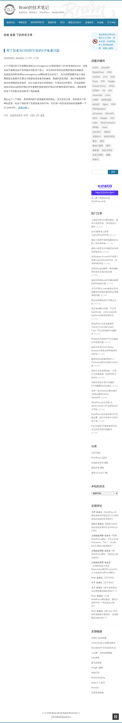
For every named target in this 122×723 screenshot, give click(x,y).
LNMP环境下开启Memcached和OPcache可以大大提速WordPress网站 (104, 569)
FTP (103, 81)
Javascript (97, 95)
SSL (112, 118)
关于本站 (111, 22)
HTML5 (96, 90)
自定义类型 (98, 155)
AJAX (95, 67)
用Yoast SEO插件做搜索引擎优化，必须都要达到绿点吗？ (104, 614)
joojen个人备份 (98, 682)
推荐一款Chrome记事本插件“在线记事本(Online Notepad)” (104, 394)
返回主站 (11, 22)
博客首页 (23, 22)
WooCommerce (108, 123)
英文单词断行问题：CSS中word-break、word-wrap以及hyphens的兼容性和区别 (104, 311)
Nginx (105, 104)
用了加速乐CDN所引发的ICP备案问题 (33, 50)
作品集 (100, 22)
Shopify (103, 118)
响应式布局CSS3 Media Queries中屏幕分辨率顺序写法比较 (104, 350)
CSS (105, 77)
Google (111, 81)
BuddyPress (98, 72)
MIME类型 (106, 100)
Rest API (109, 113)
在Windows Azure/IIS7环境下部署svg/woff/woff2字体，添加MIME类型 (104, 260)
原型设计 (97, 136)
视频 (108, 155)
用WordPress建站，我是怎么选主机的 (104, 554)
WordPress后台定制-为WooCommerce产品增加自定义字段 (104, 405)
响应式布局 (109, 136)
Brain (93, 577)
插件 (108, 145)
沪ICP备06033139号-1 (61, 717)
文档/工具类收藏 (98, 638)
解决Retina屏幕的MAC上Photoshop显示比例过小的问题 (104, 362)
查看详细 (23, 107)
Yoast (104, 127)
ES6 (113, 77)
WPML (96, 127)
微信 (102, 141)
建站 (95, 141)
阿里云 (96, 159)
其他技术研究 (16, 115)
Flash (95, 81)
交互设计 (97, 132)
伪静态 (107, 132)
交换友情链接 (97, 692)
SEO (62, 22)
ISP (37, 115)
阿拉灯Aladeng (98, 677)
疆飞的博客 (96, 663)
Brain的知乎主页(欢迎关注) (103, 648)
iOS (110, 90)
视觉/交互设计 (74, 22)
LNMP (95, 100)
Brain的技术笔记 (34, 7)
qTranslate (97, 113)
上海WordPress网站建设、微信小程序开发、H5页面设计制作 (104, 223)
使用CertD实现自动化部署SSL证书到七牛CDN (104, 527)
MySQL (96, 104)
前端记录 (95, 672)
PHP (113, 104)
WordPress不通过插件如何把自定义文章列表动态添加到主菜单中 (104, 515)
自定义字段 (107, 150)
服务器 (96, 150)
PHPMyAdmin (99, 109)
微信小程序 (98, 145)
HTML (112, 86)
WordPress (37, 22)
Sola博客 (95, 658)
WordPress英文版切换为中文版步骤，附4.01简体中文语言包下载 (104, 417)
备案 (42, 115)
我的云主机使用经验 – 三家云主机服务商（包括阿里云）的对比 (104, 374)
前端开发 (52, 22)
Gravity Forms (99, 86)
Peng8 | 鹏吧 (97, 668)
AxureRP (105, 67)
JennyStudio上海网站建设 (103, 643)
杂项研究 (89, 22)
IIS (103, 90)
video (95, 123)
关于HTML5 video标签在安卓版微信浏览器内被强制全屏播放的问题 (104, 292)
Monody (95, 687)
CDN (32, 115)
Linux (107, 95)
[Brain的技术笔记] (10, 9)
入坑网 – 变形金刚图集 (101, 653)
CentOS (96, 77)
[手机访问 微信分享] (115, 717)
